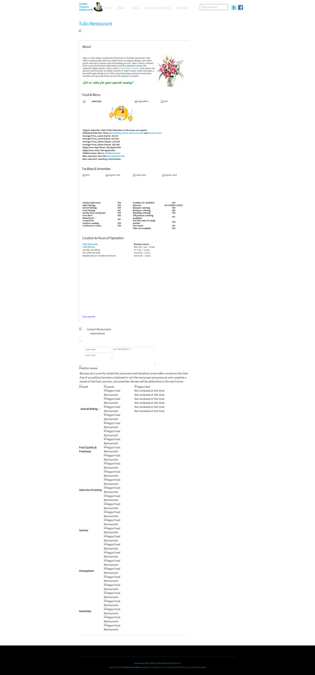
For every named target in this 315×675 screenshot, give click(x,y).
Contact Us (176, 663)
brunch (139, 132)
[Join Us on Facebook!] (241, 8)
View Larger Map (88, 317)
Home (108, 8)
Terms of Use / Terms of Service (158, 663)
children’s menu (112, 153)
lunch (125, 132)
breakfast (116, 132)
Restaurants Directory (158, 8)
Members (182, 8)
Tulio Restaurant (95, 23)
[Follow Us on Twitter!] (234, 8)
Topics (135, 8)
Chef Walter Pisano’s (130, 68)
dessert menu (155, 132)
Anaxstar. (202, 667)
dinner (132, 132)
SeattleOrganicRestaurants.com (136, 667)
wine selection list (116, 156)
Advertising (139, 663)
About (121, 8)
